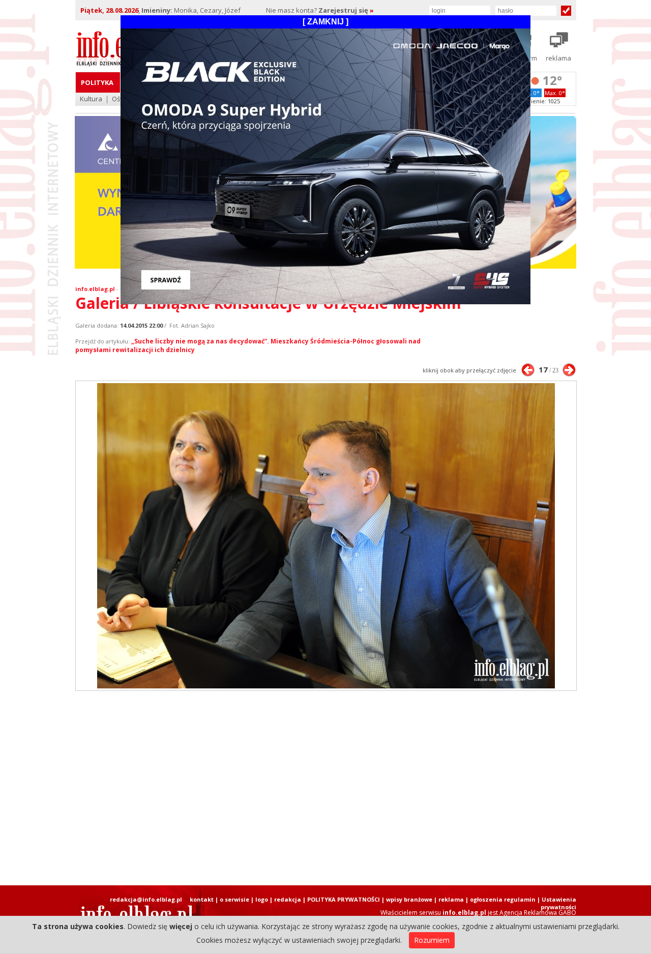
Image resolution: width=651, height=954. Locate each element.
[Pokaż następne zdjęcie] (569, 370)
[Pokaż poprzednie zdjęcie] (528, 370)
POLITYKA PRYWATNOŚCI (343, 899)
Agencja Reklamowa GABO (537, 912)
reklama (451, 899)
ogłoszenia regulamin (503, 899)
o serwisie (234, 899)
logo (261, 899)
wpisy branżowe (409, 899)
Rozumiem (432, 940)
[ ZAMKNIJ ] (325, 21)
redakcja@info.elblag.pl (146, 899)
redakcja (287, 899)
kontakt (202, 899)
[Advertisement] (325, 788)
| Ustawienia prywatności (556, 903)
